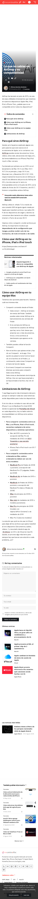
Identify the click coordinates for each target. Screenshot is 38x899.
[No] (35, 891)
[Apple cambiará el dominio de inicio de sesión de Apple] (7, 658)
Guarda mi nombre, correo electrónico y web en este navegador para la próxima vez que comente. (18, 613)
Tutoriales (8, 62)
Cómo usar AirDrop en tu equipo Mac (17, 129)
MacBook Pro (15, 465)
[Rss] (3, 866)
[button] (20, 2)
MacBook (13, 483)
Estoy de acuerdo (14, 895)
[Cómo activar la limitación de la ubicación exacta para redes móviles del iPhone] (30, 792)
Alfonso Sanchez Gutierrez (18, 87)
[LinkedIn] (35, 549)
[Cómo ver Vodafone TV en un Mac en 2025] (30, 832)
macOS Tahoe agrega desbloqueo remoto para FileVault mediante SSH (11, 820)
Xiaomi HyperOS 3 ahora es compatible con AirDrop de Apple (24, 264)
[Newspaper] (7, 866)
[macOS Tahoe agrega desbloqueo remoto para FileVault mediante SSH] (30, 819)
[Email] (12, 78)
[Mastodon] (23, 866)
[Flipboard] (11, 866)
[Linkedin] (15, 866)
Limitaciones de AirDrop (15, 134)
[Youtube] (3, 869)
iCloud (16, 663)
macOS (16, 640)
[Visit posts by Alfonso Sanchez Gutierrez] (4, 549)
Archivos (6, 532)
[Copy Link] (15, 78)
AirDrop (5, 153)
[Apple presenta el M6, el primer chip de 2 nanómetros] (7, 647)
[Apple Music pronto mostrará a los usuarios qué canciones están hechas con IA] (7, 670)
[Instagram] (31, 866)
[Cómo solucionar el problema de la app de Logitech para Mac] (30, 806)
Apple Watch (18, 734)
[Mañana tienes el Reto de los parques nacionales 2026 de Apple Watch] (7, 729)
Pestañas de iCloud (27, 409)
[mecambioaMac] (10, 2)
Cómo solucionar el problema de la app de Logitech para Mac (13, 807)
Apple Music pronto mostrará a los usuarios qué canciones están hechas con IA (23, 670)
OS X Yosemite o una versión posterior (20, 441)
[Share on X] (8, 78)
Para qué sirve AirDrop (14, 119)
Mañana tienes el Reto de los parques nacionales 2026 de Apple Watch (24, 728)
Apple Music (17, 677)
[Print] (8, 82)
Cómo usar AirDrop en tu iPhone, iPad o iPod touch (17, 123)
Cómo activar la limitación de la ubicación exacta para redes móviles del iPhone (12, 794)
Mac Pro (13, 506)
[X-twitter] (19, 866)
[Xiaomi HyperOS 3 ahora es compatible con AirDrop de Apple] (9, 264)
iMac (12, 494)
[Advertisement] (19, 24)
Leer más (26, 895)
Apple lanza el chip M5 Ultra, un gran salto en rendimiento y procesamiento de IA (23, 633)
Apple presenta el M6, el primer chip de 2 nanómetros (23, 646)
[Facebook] (27, 866)
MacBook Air (15, 476)
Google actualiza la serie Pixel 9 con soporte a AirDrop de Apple (17, 273)
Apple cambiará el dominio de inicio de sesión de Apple (24, 657)
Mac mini (13, 500)
